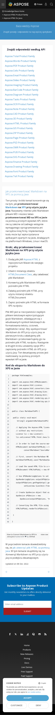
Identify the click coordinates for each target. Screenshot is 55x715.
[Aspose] (18, 4)
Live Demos (26, 667)
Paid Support (27, 676)
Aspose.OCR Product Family (19, 104)
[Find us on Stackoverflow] (28, 634)
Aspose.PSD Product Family (19, 142)
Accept (28, 698)
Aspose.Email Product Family (20, 75)
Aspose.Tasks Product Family (20, 99)
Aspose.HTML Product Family (20, 123)
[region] (28, 450)
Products (27, 649)
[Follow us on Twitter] (16, 634)
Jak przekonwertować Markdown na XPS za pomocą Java (26, 193)
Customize (16, 705)
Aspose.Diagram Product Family (21, 94)
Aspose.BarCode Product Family (21, 89)
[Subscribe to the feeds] (45, 634)
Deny (38, 705)
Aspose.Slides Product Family (20, 80)
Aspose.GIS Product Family (19, 128)
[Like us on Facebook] (10, 634)
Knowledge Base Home (14, 11)
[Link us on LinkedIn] (22, 634)
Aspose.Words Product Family (20, 61)
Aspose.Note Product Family (20, 109)
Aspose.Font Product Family (19, 171)
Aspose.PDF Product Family (19, 65)
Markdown (12, 207)
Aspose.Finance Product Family (21, 161)
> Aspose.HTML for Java (12, 18)
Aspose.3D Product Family (18, 118)
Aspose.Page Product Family (20, 137)
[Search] (51, 4)
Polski (39, 4)
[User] (46, 4)
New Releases (26, 654)
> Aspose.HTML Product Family (15, 14)
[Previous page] (7, 572)
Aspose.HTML (31, 259)
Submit (27, 611)
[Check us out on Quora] (34, 634)
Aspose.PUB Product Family (19, 152)
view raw (44, 534)
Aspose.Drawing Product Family (21, 166)
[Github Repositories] (39, 634)
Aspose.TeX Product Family (19, 176)
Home (27, 645)
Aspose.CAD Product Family (19, 113)
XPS (24, 207)
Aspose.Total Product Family (20, 56)
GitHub (32, 537)
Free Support (27, 671)
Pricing (27, 658)
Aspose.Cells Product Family (19, 70)
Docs (26, 662)
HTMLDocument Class (20, 274)
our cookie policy (34, 692)
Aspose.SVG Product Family (19, 157)
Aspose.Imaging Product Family (21, 85)
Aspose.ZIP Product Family (19, 133)
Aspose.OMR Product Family (19, 147)
